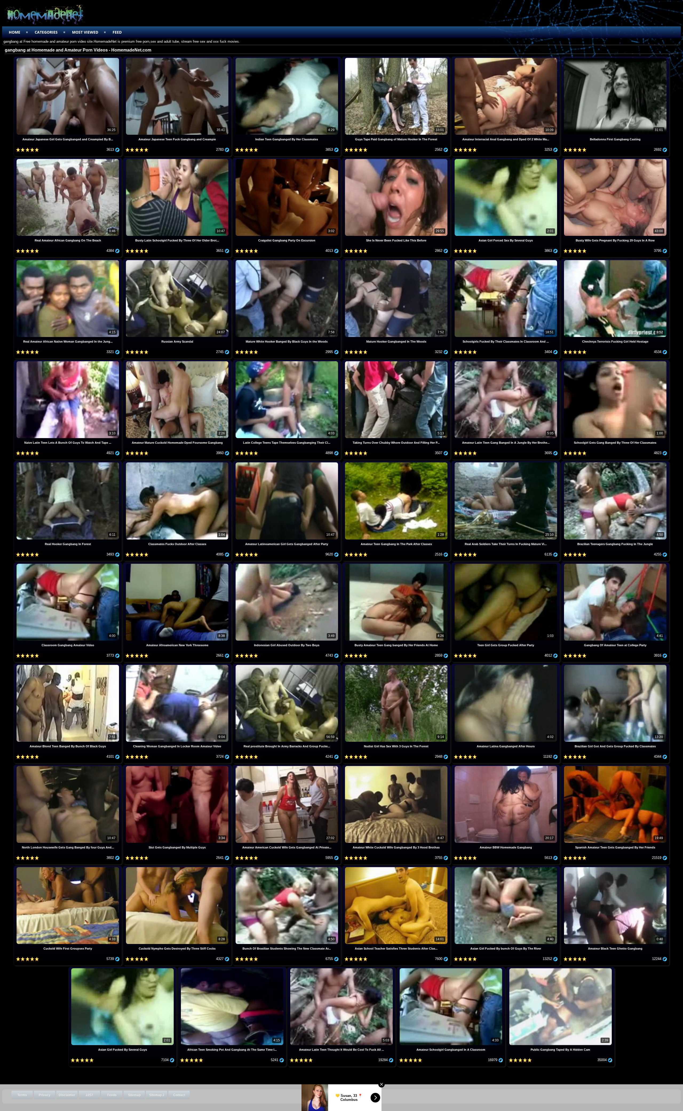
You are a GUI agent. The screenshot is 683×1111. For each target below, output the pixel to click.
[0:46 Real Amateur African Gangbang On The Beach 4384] (68, 160)
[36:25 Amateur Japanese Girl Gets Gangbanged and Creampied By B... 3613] (68, 59)
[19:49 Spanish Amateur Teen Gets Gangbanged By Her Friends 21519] (615, 767)
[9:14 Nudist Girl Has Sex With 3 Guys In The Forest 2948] (396, 666)
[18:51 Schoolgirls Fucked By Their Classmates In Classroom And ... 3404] (506, 261)
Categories (46, 32)
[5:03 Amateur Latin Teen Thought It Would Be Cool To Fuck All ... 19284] (342, 969)
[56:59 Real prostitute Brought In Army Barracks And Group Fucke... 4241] (287, 666)
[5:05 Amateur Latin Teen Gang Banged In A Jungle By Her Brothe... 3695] (506, 362)
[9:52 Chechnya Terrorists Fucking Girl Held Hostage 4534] (615, 261)
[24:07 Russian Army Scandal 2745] (177, 261)
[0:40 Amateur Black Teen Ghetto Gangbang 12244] (615, 868)
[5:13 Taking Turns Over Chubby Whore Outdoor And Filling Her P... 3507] (396, 362)
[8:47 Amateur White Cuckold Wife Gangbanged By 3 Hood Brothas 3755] (396, 767)
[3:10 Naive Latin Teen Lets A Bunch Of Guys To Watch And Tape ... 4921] (68, 362)
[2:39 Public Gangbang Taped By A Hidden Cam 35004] (560, 969)
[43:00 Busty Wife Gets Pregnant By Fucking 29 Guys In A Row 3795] (615, 160)
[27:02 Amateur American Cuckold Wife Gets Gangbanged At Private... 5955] (287, 767)
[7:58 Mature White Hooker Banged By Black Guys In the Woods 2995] (287, 261)
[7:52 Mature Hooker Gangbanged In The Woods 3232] (396, 261)
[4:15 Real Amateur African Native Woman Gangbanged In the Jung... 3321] (68, 261)
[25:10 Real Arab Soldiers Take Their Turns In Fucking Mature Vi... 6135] (506, 463)
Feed (117, 32)
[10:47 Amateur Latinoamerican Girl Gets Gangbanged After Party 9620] (287, 463)
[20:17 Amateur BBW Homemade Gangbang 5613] (506, 767)
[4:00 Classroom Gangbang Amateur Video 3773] (68, 564)
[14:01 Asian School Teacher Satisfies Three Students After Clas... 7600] (396, 868)
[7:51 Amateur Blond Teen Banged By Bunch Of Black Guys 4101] (68, 666)
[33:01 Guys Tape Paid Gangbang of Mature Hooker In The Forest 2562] (396, 59)
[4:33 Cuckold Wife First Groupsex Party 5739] (68, 868)
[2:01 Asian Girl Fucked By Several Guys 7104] (123, 969)
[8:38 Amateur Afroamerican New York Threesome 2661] (177, 564)
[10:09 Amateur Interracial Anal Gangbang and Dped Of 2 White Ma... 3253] (506, 59)
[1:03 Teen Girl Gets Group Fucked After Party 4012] (506, 564)
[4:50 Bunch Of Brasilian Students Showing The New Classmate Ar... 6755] (287, 868)
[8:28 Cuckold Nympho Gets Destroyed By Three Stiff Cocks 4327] (177, 868)
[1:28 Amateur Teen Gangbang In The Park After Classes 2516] (396, 463)
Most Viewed (85, 32)
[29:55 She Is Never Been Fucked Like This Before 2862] (396, 160)
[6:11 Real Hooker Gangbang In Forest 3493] (68, 463)
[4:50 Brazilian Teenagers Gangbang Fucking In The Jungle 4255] (615, 463)
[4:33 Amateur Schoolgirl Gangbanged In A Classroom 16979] (451, 969)
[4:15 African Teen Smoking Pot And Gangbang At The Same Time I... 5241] (232, 969)
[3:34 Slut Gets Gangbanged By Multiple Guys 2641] (177, 767)
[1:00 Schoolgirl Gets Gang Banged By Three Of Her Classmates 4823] (615, 362)
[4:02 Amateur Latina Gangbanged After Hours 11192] (506, 666)
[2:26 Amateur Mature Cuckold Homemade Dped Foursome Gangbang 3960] (177, 362)
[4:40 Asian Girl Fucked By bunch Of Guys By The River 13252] (506, 868)
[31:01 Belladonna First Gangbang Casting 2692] (615, 59)
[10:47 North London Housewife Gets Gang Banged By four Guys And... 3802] (68, 767)
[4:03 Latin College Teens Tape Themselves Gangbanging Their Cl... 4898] (287, 362)
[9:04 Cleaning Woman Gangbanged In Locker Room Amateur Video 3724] (177, 666)
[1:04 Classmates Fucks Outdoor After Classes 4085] (177, 463)
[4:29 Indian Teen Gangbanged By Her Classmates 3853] (287, 59)
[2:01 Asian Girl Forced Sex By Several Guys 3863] (506, 160)
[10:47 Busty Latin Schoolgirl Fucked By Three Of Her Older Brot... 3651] (177, 160)
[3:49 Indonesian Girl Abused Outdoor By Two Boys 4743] (287, 564)
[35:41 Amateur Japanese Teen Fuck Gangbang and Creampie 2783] (177, 59)
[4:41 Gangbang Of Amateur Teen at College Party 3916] (615, 564)
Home (14, 32)
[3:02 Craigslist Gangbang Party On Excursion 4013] (287, 160)
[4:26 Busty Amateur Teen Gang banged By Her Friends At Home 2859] (396, 564)
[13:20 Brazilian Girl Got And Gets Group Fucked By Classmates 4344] (615, 666)
